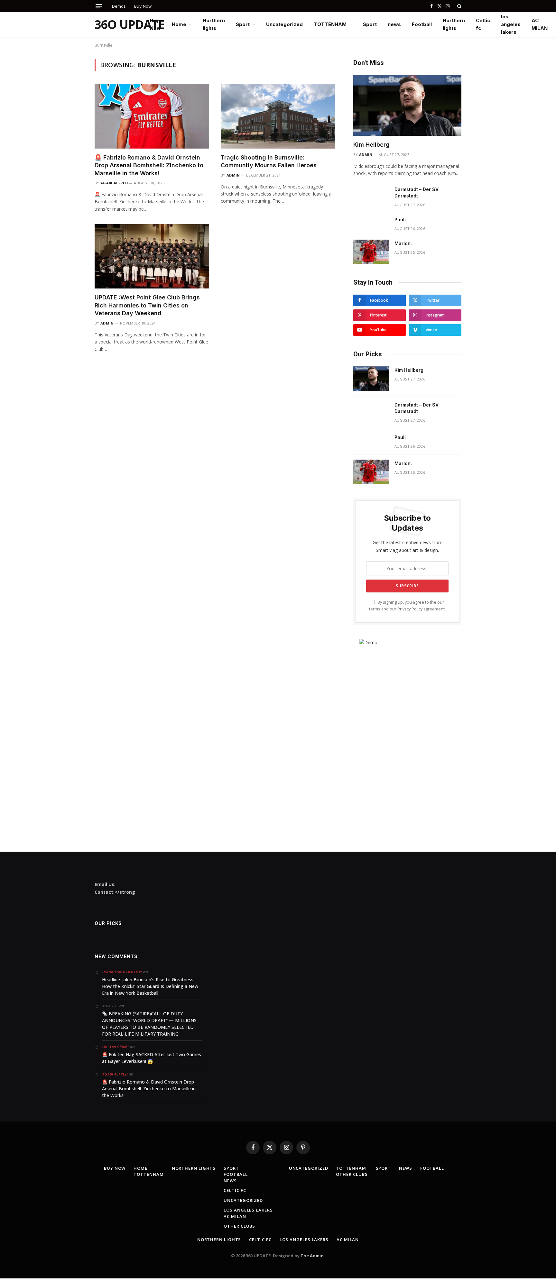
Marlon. (403, 243)
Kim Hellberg (371, 144)
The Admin (312, 1255)
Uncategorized (284, 24)
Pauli (400, 219)
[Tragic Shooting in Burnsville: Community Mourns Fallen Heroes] (278, 116)
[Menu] (99, 6)
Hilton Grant (115, 1046)
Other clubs (239, 1226)
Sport (243, 24)
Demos (119, 6)
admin (233, 175)
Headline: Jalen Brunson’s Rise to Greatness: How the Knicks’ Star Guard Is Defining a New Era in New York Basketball (150, 986)
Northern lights (214, 24)
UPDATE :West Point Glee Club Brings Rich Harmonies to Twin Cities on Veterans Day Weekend (147, 305)
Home (179, 24)
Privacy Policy (409, 609)
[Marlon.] (371, 252)
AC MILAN (540, 24)
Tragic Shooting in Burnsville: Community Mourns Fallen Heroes (269, 161)
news (394, 24)
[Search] (458, 6)
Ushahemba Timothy (122, 971)
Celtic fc (483, 24)
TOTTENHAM (330, 24)
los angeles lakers (511, 24)
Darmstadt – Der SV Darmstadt (416, 192)
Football (422, 24)
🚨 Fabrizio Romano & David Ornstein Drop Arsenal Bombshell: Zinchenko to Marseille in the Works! (149, 165)
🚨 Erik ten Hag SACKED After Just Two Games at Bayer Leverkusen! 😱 (151, 1057)
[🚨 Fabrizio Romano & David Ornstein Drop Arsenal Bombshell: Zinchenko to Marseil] (152, 116)
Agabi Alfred (114, 182)
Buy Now (143, 6)
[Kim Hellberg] (407, 105)
